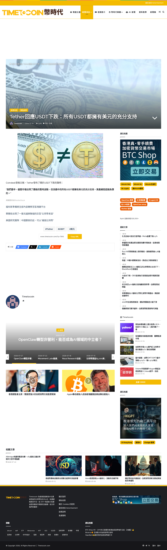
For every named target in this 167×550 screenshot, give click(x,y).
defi (16, 531)
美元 (73, 229)
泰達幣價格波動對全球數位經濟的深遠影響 (62, 478)
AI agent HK (153, 200)
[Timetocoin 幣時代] (33, 12)
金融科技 (65, 535)
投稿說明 (62, 512)
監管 (35, 535)
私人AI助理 (125, 204)
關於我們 (62, 497)
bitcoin (9, 531)
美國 (49, 535)
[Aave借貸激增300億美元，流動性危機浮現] (103, 466)
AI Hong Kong (126, 442)
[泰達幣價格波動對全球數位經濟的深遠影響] (64, 466)
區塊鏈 (70, 531)
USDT (62, 229)
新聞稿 (153, 12)
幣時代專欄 (116, 12)
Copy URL (75, 237)
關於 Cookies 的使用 (67, 504)
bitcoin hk (138, 184)
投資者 (9, 535)
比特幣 (17, 535)
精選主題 (76, 12)
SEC (46, 531)
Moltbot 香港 (126, 209)
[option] (61, 339)
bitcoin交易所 (150, 184)
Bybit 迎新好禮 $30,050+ (129, 218)
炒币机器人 (26, 535)
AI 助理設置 (141, 200)
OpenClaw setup (139, 204)
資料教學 (143, 12)
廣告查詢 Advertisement (154, 3)
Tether (50, 229)
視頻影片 (101, 12)
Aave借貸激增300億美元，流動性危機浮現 (101, 478)
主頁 (13, 64)
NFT (39, 531)
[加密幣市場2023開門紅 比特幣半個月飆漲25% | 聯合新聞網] (127, 350)
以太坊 (53, 531)
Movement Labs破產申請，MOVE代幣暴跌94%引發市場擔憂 (61, 339)
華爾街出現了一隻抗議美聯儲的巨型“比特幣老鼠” (30, 213)
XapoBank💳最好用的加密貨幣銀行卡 (98, 535)
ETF (22, 531)
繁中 (154, 546)
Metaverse (31, 531)
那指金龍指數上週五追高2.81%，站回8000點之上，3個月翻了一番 (148, 326)
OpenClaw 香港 (127, 200)
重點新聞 (23, 110)
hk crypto (125, 188)
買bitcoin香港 (138, 188)
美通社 (56, 535)
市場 (77, 531)
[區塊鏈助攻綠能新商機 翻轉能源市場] (127, 339)
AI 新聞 (132, 12)
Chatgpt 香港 (149, 442)
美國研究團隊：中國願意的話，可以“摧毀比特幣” (30, 220)
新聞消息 (86, 12)
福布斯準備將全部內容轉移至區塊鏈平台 (25, 207)
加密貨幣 (62, 531)
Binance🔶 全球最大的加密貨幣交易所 (99, 532)
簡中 (159, 546)
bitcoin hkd (125, 184)
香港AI (138, 442)
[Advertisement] (83, 37)
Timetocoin (18, 123)
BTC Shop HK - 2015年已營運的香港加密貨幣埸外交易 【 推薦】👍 (109, 530)
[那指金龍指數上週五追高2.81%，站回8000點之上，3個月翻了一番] (127, 327)
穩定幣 (42, 535)
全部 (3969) (140, 382)
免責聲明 (62, 515)
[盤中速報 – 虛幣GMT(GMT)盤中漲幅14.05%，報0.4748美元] (127, 361)
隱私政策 (62, 500)
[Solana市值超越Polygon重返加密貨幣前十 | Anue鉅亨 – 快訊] (127, 372)
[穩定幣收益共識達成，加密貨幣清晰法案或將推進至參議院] (143, 466)
